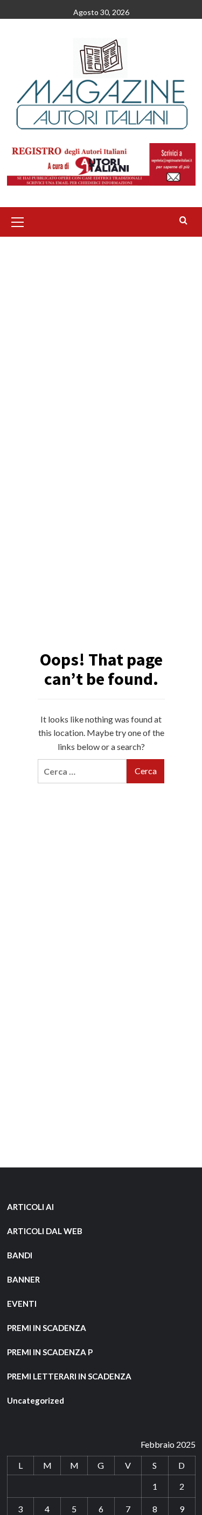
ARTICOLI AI (30, 1207)
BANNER (23, 1279)
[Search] (183, 220)
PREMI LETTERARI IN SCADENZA (69, 1376)
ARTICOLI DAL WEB (44, 1231)
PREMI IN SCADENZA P (50, 1352)
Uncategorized (35, 1400)
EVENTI (22, 1303)
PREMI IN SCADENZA (46, 1328)
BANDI (19, 1255)
